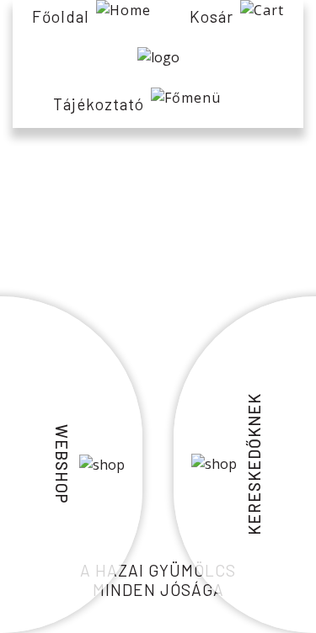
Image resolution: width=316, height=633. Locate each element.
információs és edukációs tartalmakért (158, 224)
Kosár (211, 16)
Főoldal (60, 16)
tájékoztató (98, 104)
